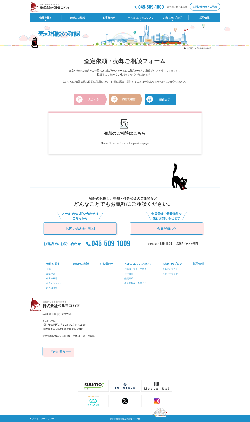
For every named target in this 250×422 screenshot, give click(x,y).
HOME (190, 48)
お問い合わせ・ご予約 (205, 6)
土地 (48, 269)
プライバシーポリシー (43, 418)
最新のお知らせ (170, 269)
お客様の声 (109, 17)
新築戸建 (50, 274)
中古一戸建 (51, 278)
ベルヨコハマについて (141, 17)
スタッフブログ (170, 274)
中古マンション (54, 283)
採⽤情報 (204, 17)
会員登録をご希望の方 (135, 283)
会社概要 (128, 274)
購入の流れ (51, 288)
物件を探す (45, 17)
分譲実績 (128, 278)
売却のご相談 (77, 17)
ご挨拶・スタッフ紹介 (135, 269)
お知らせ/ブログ (172, 17)
